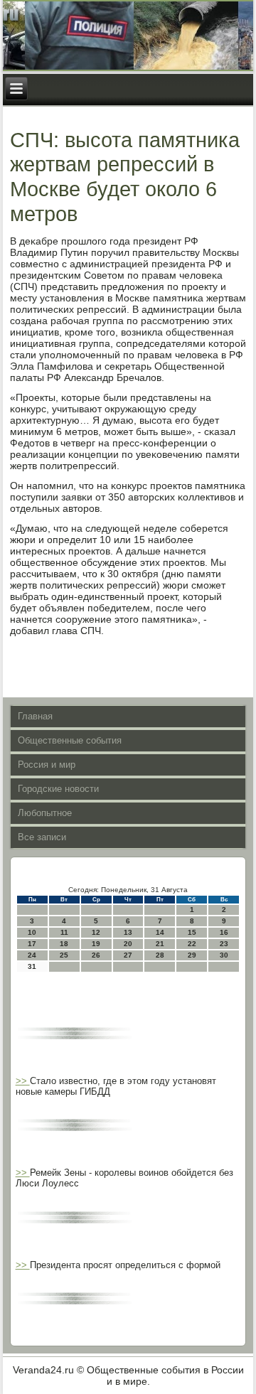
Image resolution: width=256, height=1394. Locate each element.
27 (128, 955)
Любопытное (45, 813)
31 (32, 966)
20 (128, 944)
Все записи (42, 837)
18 (64, 944)
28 (160, 955)
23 (224, 944)
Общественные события (70, 740)
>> (23, 1081)
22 (192, 944)
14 (160, 932)
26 (96, 955)
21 (160, 944)
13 (128, 932)
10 (32, 932)
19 (96, 944)
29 (192, 955)
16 (224, 932)
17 (32, 944)
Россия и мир (46, 764)
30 (224, 955)
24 (32, 955)
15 (192, 932)
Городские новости (58, 788)
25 (64, 955)
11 (64, 932)
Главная (35, 716)
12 (96, 932)
